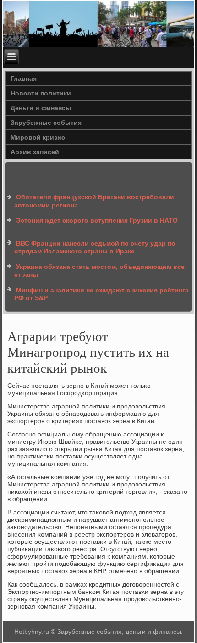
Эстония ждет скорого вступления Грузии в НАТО (97, 220)
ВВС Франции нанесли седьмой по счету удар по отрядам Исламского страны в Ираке (94, 247)
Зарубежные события (46, 122)
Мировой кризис (38, 137)
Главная (24, 78)
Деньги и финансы (41, 108)
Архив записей (35, 152)
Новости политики (41, 93)
